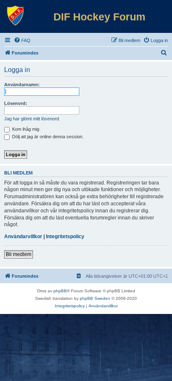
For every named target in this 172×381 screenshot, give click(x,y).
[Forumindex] (15, 16)
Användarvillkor (23, 236)
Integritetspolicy (65, 236)
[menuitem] (22, 40)
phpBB (60, 291)
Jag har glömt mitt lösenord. (32, 118)
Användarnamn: (22, 84)
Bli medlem (18, 254)
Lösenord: (15, 103)
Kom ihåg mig (25, 129)
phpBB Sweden (95, 298)
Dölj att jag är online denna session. (47, 136)
